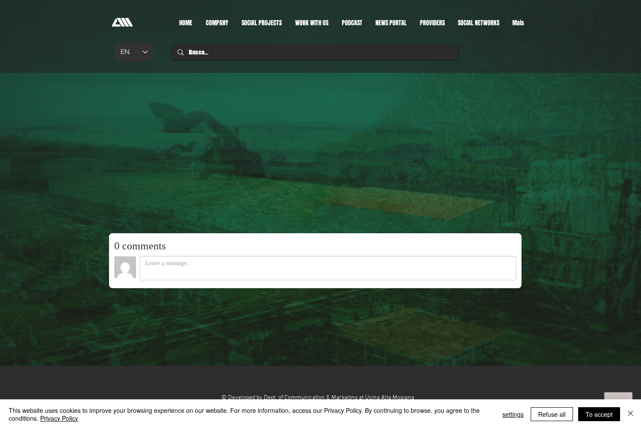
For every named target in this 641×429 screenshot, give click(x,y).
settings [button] (513, 414)
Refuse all (552, 414)
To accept (599, 414)
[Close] (630, 414)
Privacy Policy (59, 418)
